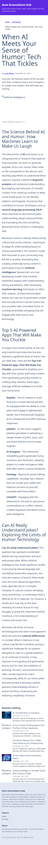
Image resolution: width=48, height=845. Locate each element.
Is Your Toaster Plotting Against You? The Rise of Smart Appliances (29, 726)
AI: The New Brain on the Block (26, 713)
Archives (5, 819)
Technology (16, 22)
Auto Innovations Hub (16, 5)
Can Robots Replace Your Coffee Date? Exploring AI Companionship (28, 742)
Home (7, 22)
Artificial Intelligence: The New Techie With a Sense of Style (29, 772)
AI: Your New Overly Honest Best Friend (27, 757)
